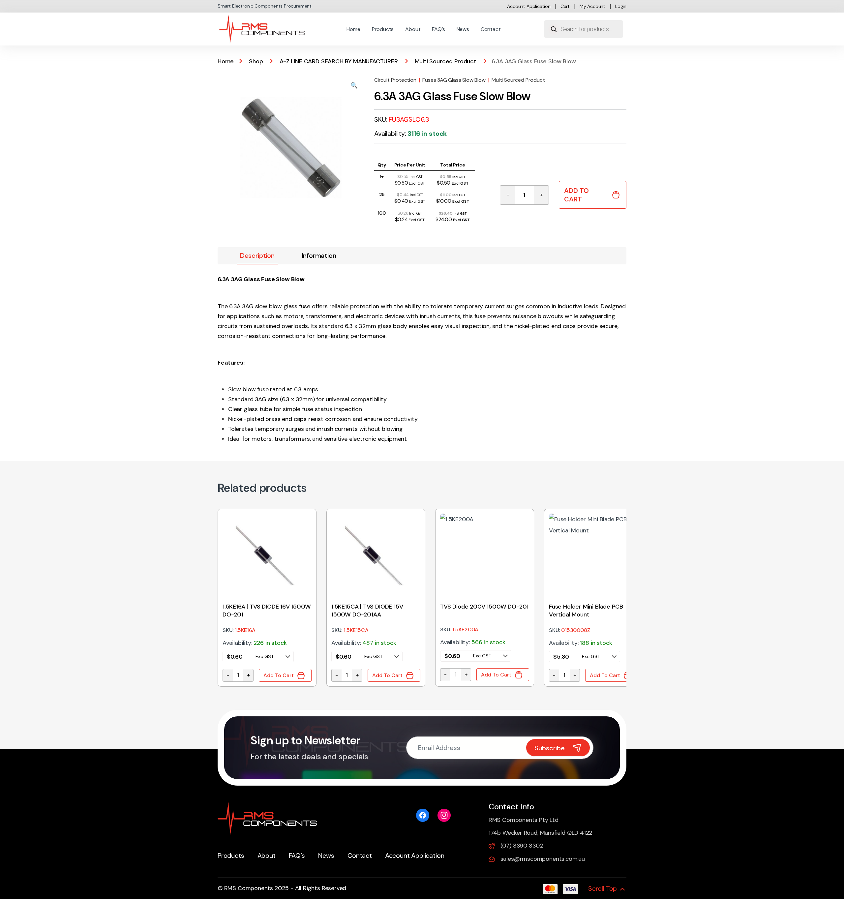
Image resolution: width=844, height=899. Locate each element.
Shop (256, 61)
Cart (565, 6)
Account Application (529, 6)
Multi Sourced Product (445, 61)
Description (257, 255)
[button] (354, 85)
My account (592, 6)
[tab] (257, 255)
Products (383, 29)
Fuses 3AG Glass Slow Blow (454, 79)
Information (319, 255)
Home (353, 29)
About (412, 29)
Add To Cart (576, 194)
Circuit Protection (395, 79)
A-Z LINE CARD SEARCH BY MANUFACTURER (339, 61)
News (463, 29)
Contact (491, 29)
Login (620, 6)
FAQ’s (438, 29)
